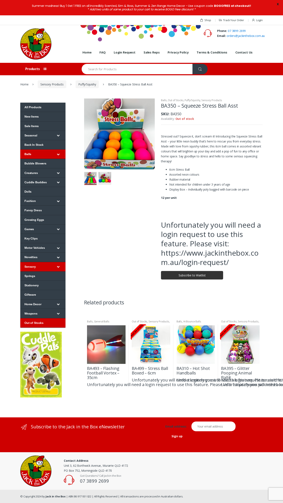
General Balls (101, 321)
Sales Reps (152, 52)
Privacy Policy (178, 52)
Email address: (178, 426)
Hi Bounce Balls (192, 321)
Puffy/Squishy (87, 84)
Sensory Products (52, 84)
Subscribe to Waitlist (192, 275)
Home (86, 52)
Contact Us (244, 52)
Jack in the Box (56, 496)
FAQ (102, 52)
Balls (164, 100)
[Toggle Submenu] (58, 135)
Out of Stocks (175, 100)
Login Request (124, 52)
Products (33, 69)
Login (259, 20)
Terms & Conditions (212, 52)
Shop (207, 20)
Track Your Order (233, 20)
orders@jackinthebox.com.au (246, 36)
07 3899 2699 (237, 31)
